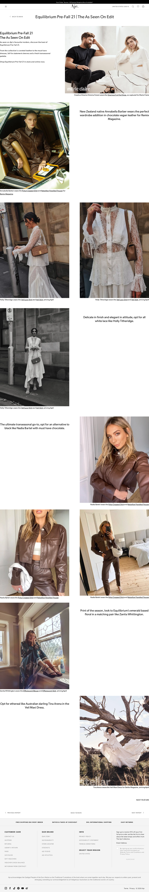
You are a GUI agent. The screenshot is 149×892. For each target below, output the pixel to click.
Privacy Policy (85, 836)
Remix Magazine (6, 194)
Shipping (8, 840)
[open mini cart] (143, 6)
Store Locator (48, 844)
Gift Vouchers (11, 859)
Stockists (46, 847)
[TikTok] (14, 888)
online (37, 61)
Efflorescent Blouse (31, 691)
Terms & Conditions (87, 844)
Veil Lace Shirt (26, 299)
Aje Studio (46, 851)
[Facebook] (10, 888)
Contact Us (9, 836)
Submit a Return (11, 847)
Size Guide (9, 855)
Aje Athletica (47, 855)
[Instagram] (6, 888)
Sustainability (48, 840)
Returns (8, 844)
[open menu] (6, 6)
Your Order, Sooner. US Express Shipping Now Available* (74, 2)
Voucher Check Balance (15, 862)
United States (84, 854)
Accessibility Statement (89, 840)
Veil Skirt (39, 299)
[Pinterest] (18, 888)
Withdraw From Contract (15, 866)
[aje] (74, 6)
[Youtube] (22, 888)
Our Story (46, 836)
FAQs (6, 851)
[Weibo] (27, 888)
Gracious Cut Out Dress (117, 95)
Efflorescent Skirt (49, 691)
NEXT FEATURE (142, 800)
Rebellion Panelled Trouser (52, 190)
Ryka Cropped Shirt (30, 190)
